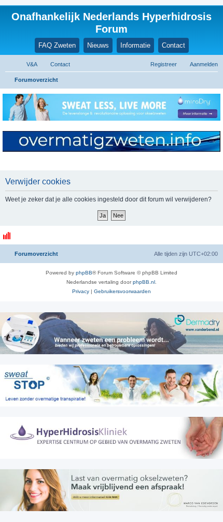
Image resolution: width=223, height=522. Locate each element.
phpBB (84, 273)
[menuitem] (27, 64)
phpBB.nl (144, 282)
